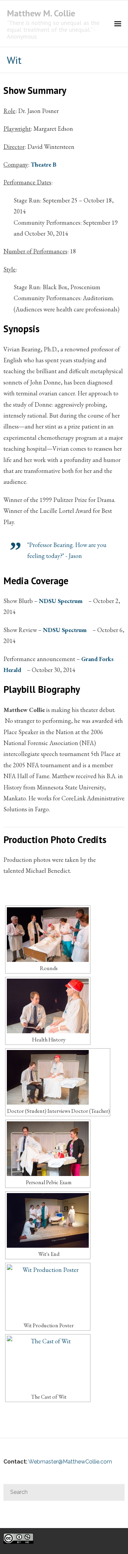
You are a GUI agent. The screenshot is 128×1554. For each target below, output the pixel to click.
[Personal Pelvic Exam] (48, 1148)
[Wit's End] (48, 1220)
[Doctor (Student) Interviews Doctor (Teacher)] (58, 1077)
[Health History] (48, 1006)
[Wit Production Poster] (48, 1291)
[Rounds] (48, 934)
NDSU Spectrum (61, 601)
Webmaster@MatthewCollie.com (70, 1461)
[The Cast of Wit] (48, 1363)
